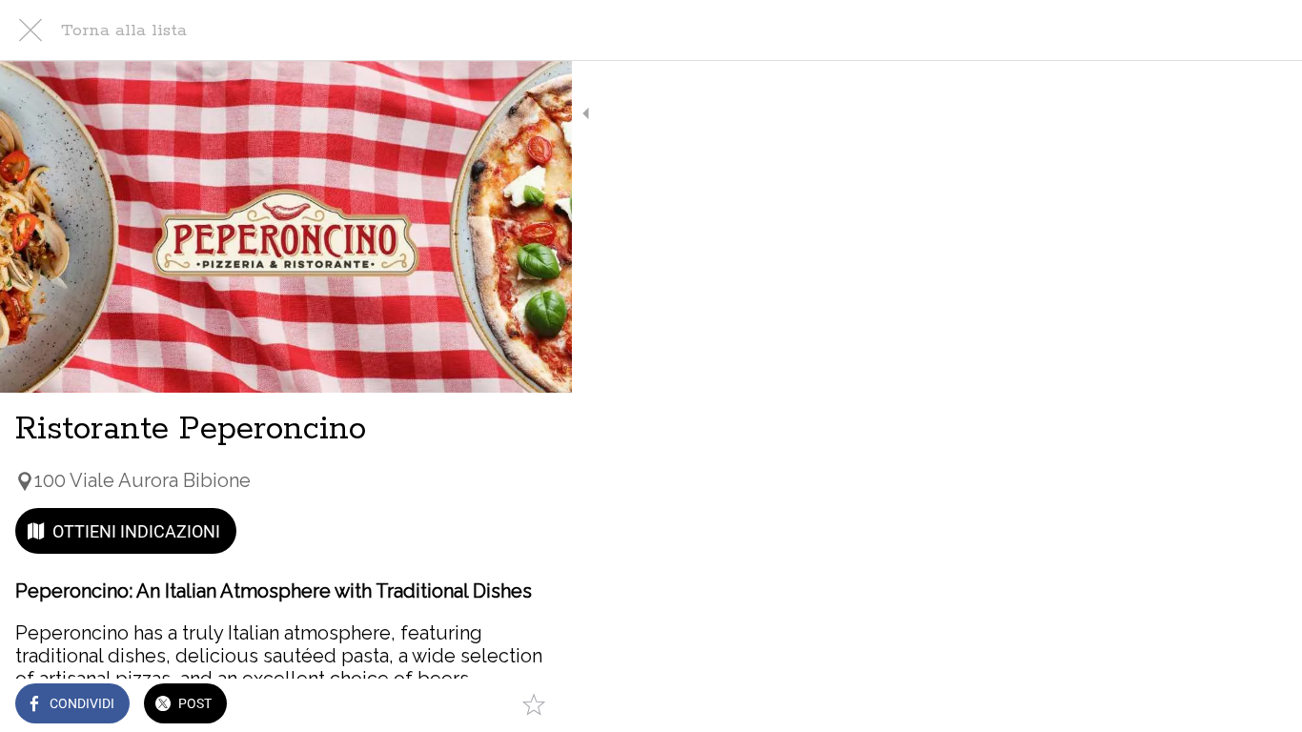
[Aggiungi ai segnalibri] (534, 705)
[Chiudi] (30, 30)
